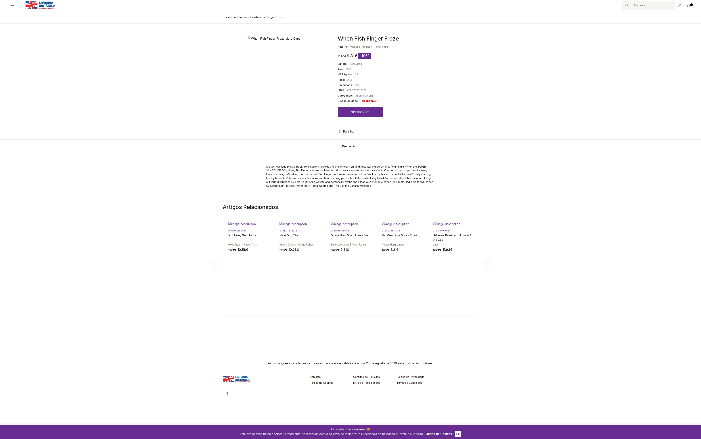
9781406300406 (288, 230)
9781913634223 (237, 230)
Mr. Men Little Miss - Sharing (350, 235)
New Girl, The (237, 235)
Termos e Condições (409, 382)
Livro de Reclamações (366, 382)
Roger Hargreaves (342, 244)
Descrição (349, 146)
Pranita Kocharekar (444, 244)
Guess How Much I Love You (298, 235)
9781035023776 (442, 230)
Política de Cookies (438, 434)
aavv (385, 244)
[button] (13, 5)
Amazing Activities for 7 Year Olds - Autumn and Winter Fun (449, 239)
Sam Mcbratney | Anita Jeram (297, 244)
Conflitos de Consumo (366, 376)
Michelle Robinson (361, 46)
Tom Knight (381, 46)
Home (226, 17)
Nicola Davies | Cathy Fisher (245, 244)
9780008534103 (340, 230)
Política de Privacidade (410, 376)
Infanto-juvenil (242, 17)
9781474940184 (390, 230)
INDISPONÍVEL (360, 112)
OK (458, 434)
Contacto (315, 376)
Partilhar (348, 131)
